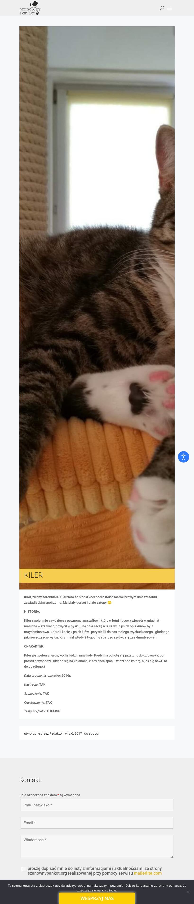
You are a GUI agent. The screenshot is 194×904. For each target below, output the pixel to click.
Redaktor (56, 733)
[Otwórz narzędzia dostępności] (183, 457)
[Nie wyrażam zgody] (188, 892)
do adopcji (91, 733)
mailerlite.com (148, 873)
